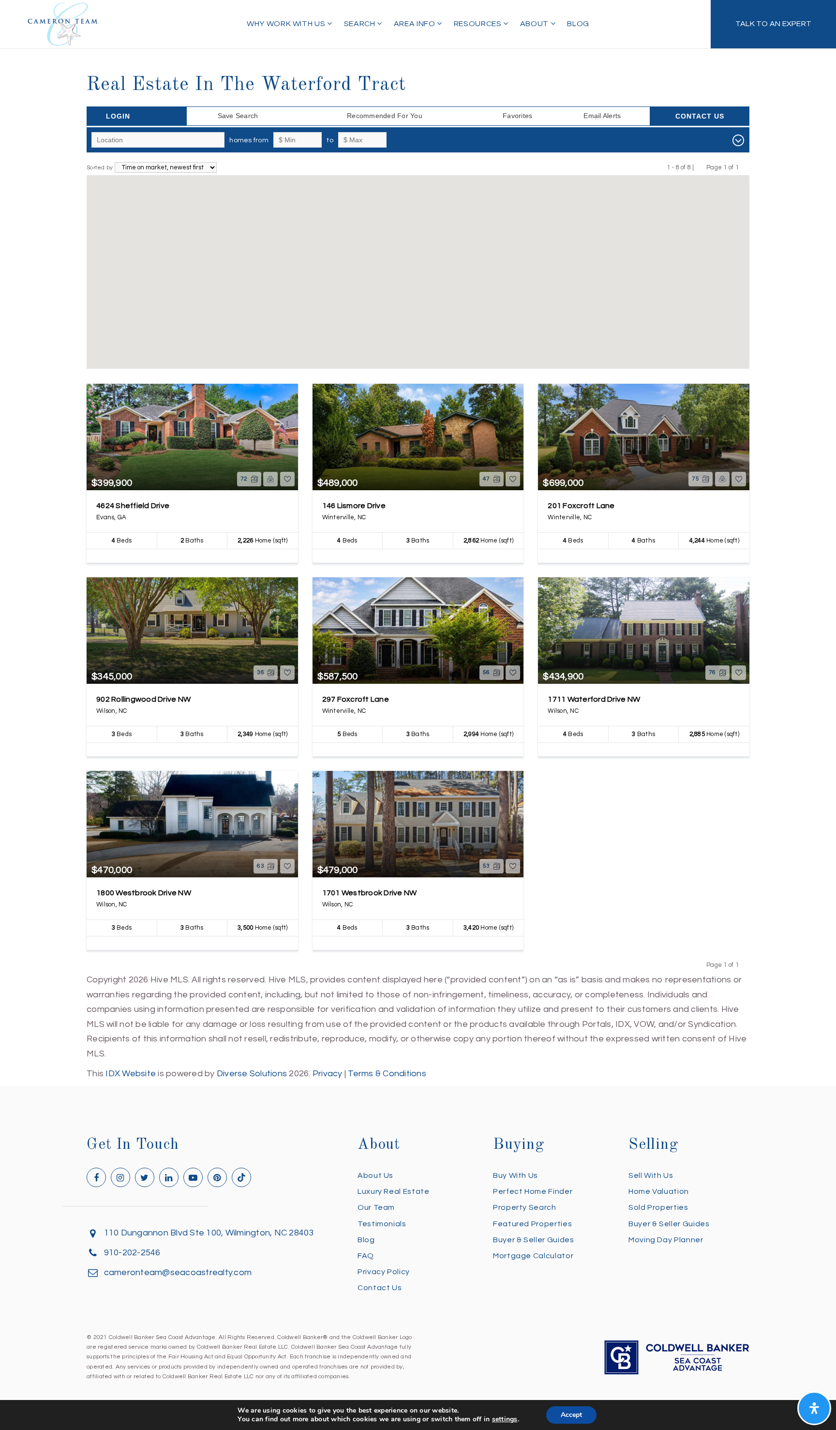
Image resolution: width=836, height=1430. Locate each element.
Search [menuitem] (360, 24)
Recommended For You (384, 116)
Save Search (238, 116)
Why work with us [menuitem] (287, 24)
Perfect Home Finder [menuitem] (532, 1191)
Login (118, 116)
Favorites (517, 116)
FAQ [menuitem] (366, 1256)
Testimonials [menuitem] (382, 1224)
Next (744, 167)
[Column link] (773, 24)
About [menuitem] (535, 24)
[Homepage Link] (63, 23)
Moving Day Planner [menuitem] (665, 1240)
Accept (571, 1414)
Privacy (328, 1073)
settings (505, 1419)
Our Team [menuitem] (376, 1207)
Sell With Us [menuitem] (650, 1175)
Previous (700, 167)
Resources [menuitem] (478, 24)
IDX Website (130, 1073)
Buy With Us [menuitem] (515, 1175)
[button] (313, 325)
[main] (418, 540)
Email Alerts (602, 116)
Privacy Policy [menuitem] (384, 1272)
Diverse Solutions (252, 1073)
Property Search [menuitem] (524, 1207)
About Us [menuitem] (375, 1175)
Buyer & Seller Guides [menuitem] (533, 1240)
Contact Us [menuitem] (380, 1288)
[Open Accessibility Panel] (814, 1408)
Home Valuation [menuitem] (658, 1191)
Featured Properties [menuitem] (532, 1224)
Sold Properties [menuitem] (658, 1207)
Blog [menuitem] (578, 24)
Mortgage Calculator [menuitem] (533, 1256)
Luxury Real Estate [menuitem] (394, 1191)
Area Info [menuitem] (415, 24)
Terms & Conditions (387, 1073)
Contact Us (699, 116)
